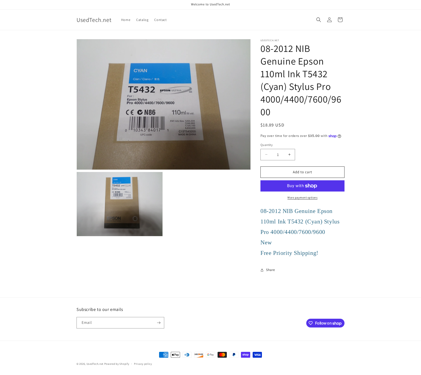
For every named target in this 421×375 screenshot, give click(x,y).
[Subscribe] (158, 322)
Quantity (266, 145)
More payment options (302, 197)
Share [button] (270, 270)
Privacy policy (143, 363)
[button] (318, 19)
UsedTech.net (95, 363)
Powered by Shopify (116, 363)
